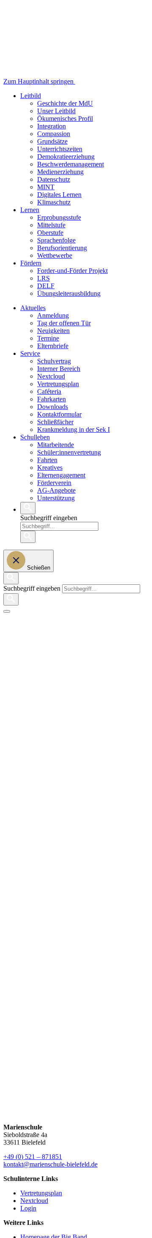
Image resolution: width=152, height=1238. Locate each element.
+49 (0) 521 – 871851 (32, 1156)
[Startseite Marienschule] (109, 81)
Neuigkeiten (53, 330)
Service (30, 353)
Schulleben (35, 437)
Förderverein (54, 482)
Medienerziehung (60, 171)
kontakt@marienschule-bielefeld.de (50, 1164)
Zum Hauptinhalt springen (39, 81)
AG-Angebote (56, 490)
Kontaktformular (59, 414)
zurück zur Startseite (30, 656)
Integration (51, 126)
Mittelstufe (51, 225)
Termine (48, 338)
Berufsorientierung (62, 247)
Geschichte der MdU (65, 103)
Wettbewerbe (54, 255)
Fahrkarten (51, 399)
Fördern (30, 263)
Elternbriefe (52, 345)
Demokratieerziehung (66, 156)
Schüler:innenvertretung (69, 452)
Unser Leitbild (56, 111)
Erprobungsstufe (59, 217)
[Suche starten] (27, 537)
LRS (43, 278)
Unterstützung (56, 498)
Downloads (52, 406)
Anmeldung (53, 315)
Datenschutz (53, 179)
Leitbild (30, 95)
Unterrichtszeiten (59, 149)
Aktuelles (33, 307)
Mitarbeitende (55, 444)
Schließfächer (55, 421)
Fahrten (47, 460)
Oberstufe (50, 232)
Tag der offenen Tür (64, 323)
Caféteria (49, 391)
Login (28, 1208)
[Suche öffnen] (27, 508)
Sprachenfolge (56, 240)
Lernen (29, 209)
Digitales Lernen (59, 194)
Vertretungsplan (58, 383)
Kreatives (49, 467)
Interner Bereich (58, 368)
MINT (45, 187)
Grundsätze (52, 141)
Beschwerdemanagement (70, 164)
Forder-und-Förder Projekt (72, 270)
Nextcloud (51, 376)
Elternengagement (61, 475)
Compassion (53, 133)
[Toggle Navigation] (6, 611)
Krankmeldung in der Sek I (73, 429)
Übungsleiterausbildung (68, 293)
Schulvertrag (54, 361)
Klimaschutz (54, 202)
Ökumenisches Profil (65, 118)
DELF (45, 285)
